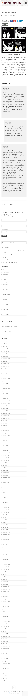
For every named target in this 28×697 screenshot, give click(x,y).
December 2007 (6, 663)
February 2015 (6, 557)
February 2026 (6, 348)
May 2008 (5, 656)
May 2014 (5, 574)
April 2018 (5, 467)
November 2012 (6, 604)
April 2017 (5, 497)
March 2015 (5, 554)
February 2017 (6, 502)
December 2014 (6, 562)
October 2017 (6, 482)
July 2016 (5, 514)
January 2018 (5, 475)
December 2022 (6, 388)
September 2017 (6, 485)
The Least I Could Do (12, 324)
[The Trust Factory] (11, 3)
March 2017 (5, 500)
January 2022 (5, 398)
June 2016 (5, 517)
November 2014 (6, 564)
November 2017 (6, 480)
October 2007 (6, 668)
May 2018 (5, 465)
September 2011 (6, 626)
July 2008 (5, 653)
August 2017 (5, 487)
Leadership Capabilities (8, 287)
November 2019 (6, 438)
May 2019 (5, 443)
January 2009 (5, 643)
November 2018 (6, 455)
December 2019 (6, 435)
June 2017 (5, 492)
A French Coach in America (8, 257)
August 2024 (5, 368)
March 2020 (5, 428)
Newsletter (5, 299)
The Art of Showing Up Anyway (9, 259)
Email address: (4, 229)
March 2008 (5, 658)
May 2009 (5, 638)
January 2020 (5, 433)
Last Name (3, 223)
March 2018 (5, 470)
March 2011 (5, 633)
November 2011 (6, 621)
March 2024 (5, 376)
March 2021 (5, 408)
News (4, 297)
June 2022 (5, 391)
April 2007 (5, 680)
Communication (6, 277)
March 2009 (5, 641)
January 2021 (5, 410)
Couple (4, 279)
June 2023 (5, 381)
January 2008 (5, 661)
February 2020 (6, 430)
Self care (4, 306)
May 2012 (5, 614)
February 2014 (6, 581)
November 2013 (6, 589)
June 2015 (5, 547)
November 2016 (6, 507)
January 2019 (5, 450)
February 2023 (6, 386)
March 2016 (5, 524)
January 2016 (5, 529)
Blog (3, 269)
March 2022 (5, 393)
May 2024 (5, 373)
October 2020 (6, 415)
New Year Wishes (6, 294)
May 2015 (5, 549)
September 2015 (6, 539)
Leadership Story (6, 289)
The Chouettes (6, 314)
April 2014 (5, 576)
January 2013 (5, 599)
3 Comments (7, 16)
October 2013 (6, 591)
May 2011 (5, 631)
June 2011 (5, 628)
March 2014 (5, 579)
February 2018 (6, 472)
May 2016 (5, 519)
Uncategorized (6, 316)
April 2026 (5, 343)
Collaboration (5, 274)
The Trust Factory (16, 691)
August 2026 (5, 341)
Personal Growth (6, 302)
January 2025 (5, 356)
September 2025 (6, 351)
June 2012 (5, 611)
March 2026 (5, 346)
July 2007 (5, 673)
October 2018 (6, 457)
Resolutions (5, 304)
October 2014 (6, 566)
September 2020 (6, 418)
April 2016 (5, 522)
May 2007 (5, 678)
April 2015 (5, 552)
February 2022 (6, 396)
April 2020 (5, 425)
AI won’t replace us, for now (8, 255)
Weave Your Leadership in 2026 (10, 262)
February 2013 (6, 596)
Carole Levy (6, 15)
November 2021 (6, 403)
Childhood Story (6, 272)
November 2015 (6, 534)
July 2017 (5, 490)
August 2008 (5, 651)
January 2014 (5, 584)
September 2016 (6, 512)
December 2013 (6, 586)
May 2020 (5, 423)
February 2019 (6, 448)
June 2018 (5, 462)
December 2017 (6, 477)
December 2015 (6, 532)
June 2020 (5, 420)
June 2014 (5, 571)
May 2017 (5, 495)
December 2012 (6, 601)
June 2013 (5, 594)
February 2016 (6, 527)
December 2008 (6, 646)
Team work (5, 311)
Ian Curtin (5, 146)
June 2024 (5, 371)
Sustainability (5, 309)
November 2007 (6, 666)
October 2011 (6, 623)
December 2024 (6, 358)
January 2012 (5, 616)
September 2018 (6, 460)
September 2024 (6, 366)
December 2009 (6, 636)
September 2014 (6, 569)
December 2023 (6, 378)
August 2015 (5, 542)
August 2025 (5, 353)
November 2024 (6, 361)
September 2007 (6, 671)
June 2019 (5, 440)
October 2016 (6, 509)
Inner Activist (20, 69)
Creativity (5, 282)
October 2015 (6, 537)
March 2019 (5, 445)
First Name (3, 218)
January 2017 (5, 505)
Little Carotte (5, 292)
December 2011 (6, 619)
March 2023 (5, 383)
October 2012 (6, 606)
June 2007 (5, 676)
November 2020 (6, 413)
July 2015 (5, 544)
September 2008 (6, 648)
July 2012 (5, 609)
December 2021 (6, 400)
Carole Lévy (8, 122)
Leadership (5, 284)
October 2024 (6, 363)
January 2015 (5, 559)
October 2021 (6, 405)
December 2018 (6, 453)
